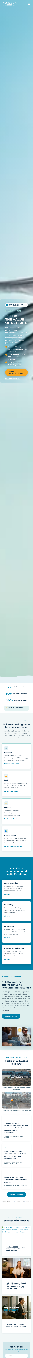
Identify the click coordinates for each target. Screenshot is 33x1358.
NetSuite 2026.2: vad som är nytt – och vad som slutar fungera (15, 1248)
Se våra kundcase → (12, 378)
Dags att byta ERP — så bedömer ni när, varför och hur (16, 1326)
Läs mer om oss (11, 1016)
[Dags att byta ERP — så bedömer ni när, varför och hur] (16, 1307)
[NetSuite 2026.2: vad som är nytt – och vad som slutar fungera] (16, 1234)
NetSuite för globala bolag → (14, 846)
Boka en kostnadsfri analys (16, 372)
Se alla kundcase (16, 1194)
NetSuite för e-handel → (12, 764)
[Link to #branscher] (16, 676)
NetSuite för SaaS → (11, 791)
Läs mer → (7, 894)
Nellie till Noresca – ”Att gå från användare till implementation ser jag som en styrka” (16, 1285)
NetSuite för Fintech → (12, 819)
